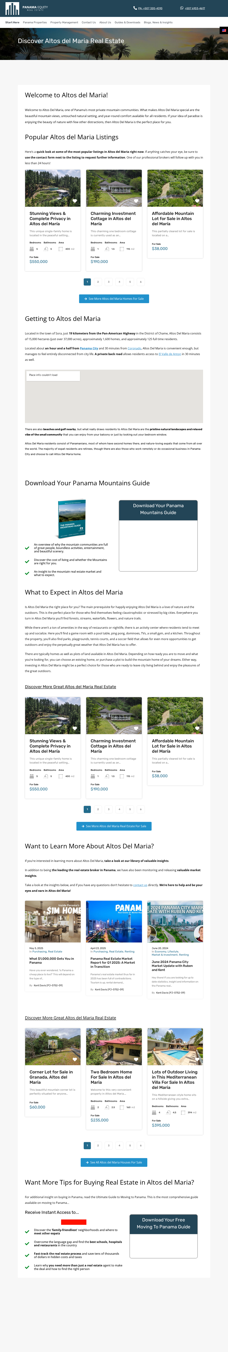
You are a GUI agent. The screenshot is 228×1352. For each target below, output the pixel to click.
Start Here (12, 22)
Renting (129, 951)
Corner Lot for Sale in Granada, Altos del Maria (51, 1077)
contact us (140, 885)
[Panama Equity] (26, 8)
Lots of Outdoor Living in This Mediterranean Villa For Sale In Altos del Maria (175, 1080)
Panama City (89, 348)
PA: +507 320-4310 (150, 8)
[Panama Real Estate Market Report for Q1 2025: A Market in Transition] (114, 921)
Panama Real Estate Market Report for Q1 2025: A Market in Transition (112, 963)
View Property (52, 198)
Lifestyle (173, 951)
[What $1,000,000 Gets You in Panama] (53, 921)
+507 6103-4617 (195, 8)
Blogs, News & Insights (158, 22)
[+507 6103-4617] (182, 8)
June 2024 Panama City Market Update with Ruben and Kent (172, 966)
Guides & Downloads (127, 22)
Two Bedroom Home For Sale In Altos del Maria (111, 1077)
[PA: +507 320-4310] (135, 8)
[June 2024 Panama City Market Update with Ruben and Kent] (175, 921)
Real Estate (55, 951)
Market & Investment (165, 954)
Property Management (64, 22)
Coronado (134, 348)
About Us (105, 22)
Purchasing (39, 951)
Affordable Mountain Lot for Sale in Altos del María (173, 218)
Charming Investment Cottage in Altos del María (113, 218)
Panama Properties (35, 22)
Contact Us (89, 22)
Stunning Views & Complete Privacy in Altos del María (50, 218)
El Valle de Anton (170, 354)
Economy (160, 951)
